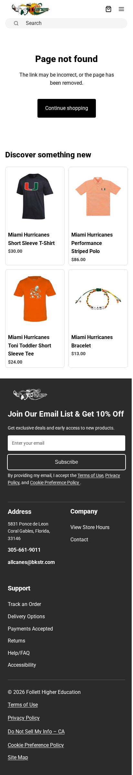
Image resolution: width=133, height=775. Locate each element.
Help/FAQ (19, 662)
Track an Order (24, 613)
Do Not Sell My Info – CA (36, 741)
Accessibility (22, 674)
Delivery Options (26, 625)
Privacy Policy (24, 727)
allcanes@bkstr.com (31, 571)
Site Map (18, 767)
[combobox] (73, 23)
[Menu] (118, 9)
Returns (16, 650)
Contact (78, 549)
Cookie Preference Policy (55, 491)
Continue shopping (65, 108)
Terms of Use (90, 484)
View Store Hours (88, 536)
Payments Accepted (30, 638)
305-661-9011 (24, 559)
